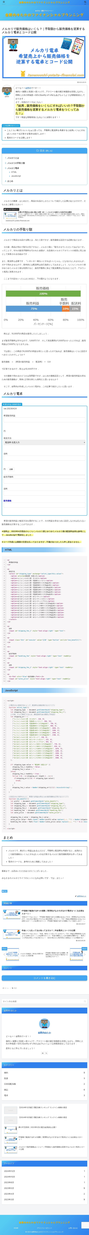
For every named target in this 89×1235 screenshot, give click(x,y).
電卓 (5, 891)
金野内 (28, 88)
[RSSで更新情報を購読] (46, 1053)
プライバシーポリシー (44, 1228)
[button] (85, 1001)
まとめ (10, 181)
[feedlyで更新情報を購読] (42, 1053)
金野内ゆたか (44, 1032)
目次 (42, 150)
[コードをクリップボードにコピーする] (84, 561)
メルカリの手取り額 (16, 163)
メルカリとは (13, 158)
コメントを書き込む (44, 978)
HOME (16, 1228)
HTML (14, 172)
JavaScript (16, 176)
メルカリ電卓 (13, 168)
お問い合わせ (73, 1228)
